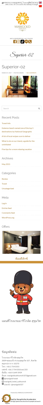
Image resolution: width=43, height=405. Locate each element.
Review (5, 179)
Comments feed (8, 213)
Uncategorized (8, 188)
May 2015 (6, 164)
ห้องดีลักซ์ (21, 258)
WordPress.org (8, 217)
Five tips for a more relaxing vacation (17, 149)
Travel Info (6, 123)
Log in (4, 203)
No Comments (31, 73)
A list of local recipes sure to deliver (16, 136)
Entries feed (7, 208)
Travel (4, 183)
